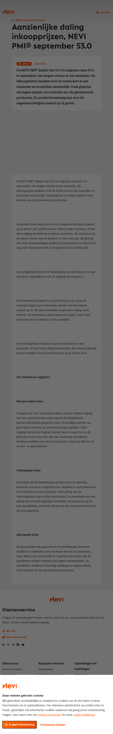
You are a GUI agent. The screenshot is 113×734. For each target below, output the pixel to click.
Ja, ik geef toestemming (19, 724)
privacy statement (49, 714)
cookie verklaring (84, 714)
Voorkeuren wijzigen (52, 724)
